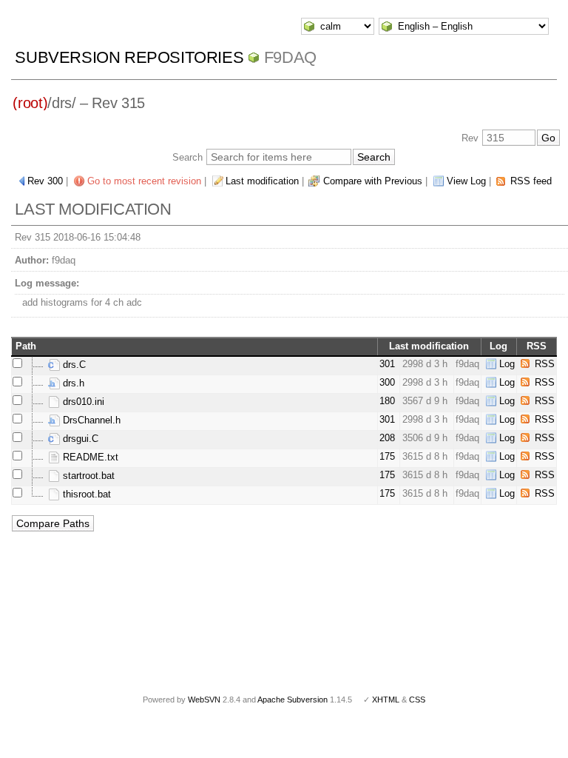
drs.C (73, 364)
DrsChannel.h (90, 420)
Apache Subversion (292, 699)
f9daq (290, 57)
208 (387, 437)
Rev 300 (45, 181)
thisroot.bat (85, 494)
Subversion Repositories (129, 57)
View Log (466, 181)
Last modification (262, 181)
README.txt (89, 457)
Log (507, 363)
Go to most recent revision (144, 181)
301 (387, 363)
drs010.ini (82, 401)
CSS (417, 699)
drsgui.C (79, 438)
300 (387, 382)
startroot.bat (87, 475)
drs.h (72, 383)
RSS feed (531, 181)
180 (387, 400)
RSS (545, 363)
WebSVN (204, 699)
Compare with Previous (372, 181)
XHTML (385, 699)
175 (387, 456)
